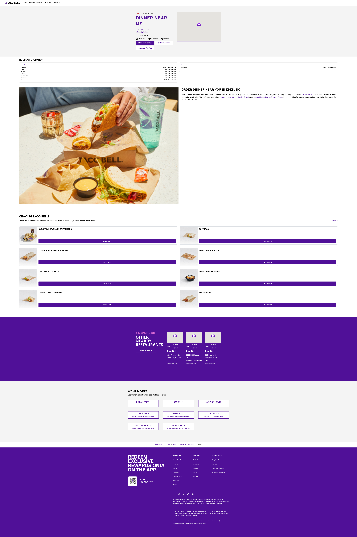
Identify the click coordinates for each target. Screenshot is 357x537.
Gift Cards (47, 3)
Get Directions (164, 43)
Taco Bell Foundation (218, 468)
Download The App (145, 48)
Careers (214, 464)
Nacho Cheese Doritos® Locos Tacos (268, 97)
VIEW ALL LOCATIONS (146, 351)
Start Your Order (145, 43)
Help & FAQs (216, 460)
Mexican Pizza (225, 97)
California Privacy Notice (195, 520)
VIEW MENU (334, 220)
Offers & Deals (177, 476)
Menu (25, 3)
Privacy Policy (184, 520)
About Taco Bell (177, 460)
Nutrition (175, 468)
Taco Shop (196, 476)
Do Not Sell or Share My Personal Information (195, 523)
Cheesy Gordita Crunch (240, 97)
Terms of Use (204, 520)
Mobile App (196, 460)
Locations (176, 472)
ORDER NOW (107, 241)
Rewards (39, 3)
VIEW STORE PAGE (172, 363)
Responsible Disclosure (178, 523)
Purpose (55, 3)
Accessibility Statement (213, 520)
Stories (175, 484)
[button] (181, 456)
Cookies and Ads (177, 520)
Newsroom (176, 480)
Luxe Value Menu (308, 94)
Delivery (32, 3)
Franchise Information (218, 472)
